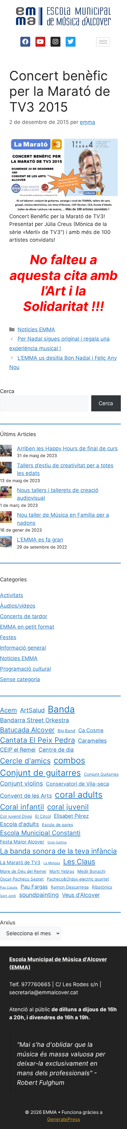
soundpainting (39, 894)
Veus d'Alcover (81, 895)
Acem (8, 710)
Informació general (23, 648)
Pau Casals (9, 887)
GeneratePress (63, 1119)
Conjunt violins (21, 783)
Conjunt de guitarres (40, 773)
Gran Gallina (57, 842)
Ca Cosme (91, 730)
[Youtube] (40, 42)
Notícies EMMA (36, 329)
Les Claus (79, 861)
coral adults (79, 794)
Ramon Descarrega (70, 887)
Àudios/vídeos (17, 606)
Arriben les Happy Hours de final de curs (67, 448)
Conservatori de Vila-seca (77, 784)
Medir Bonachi (91, 871)
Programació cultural (25, 669)
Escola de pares (57, 824)
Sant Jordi (8, 896)
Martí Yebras (61, 871)
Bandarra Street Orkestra (34, 720)
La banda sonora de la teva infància (58, 851)
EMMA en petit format (27, 627)
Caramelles (92, 740)
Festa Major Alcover (22, 842)
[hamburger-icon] (103, 41)
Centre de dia (56, 749)
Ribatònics (102, 887)
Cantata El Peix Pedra (37, 740)
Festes (8, 637)
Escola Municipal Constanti (40, 833)
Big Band (66, 730)
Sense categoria (20, 679)
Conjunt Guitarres (101, 774)
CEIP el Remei (17, 749)
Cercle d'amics (25, 760)
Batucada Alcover (27, 730)
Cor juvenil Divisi (16, 816)
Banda (61, 709)
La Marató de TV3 (20, 862)
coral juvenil (68, 806)
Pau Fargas (34, 887)
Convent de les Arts (26, 795)
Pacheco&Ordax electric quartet (78, 878)
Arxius (7, 922)
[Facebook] (25, 42)
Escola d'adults (19, 824)
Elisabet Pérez (71, 816)
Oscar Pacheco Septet (22, 878)
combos (69, 760)
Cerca (7, 391)
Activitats (11, 595)
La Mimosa (51, 863)
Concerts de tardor (23, 616)
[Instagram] (55, 42)
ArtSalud (32, 710)
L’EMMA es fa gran (40, 540)
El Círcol (43, 816)
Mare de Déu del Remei (23, 871)
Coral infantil (22, 806)
